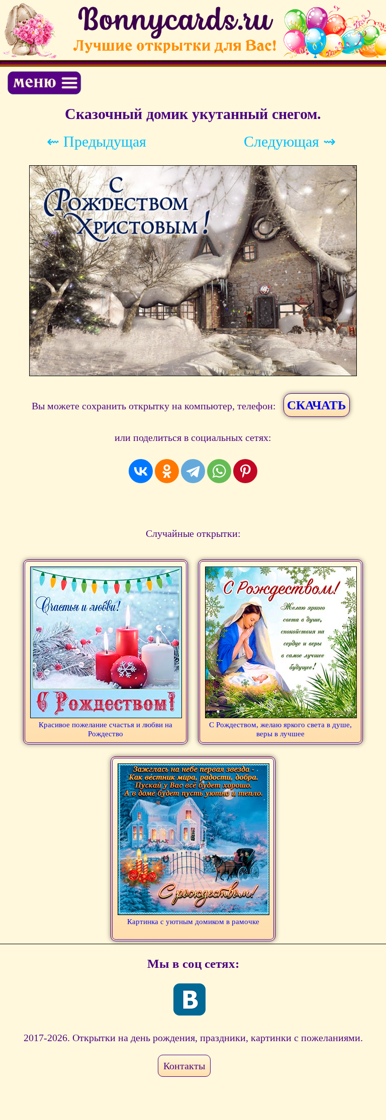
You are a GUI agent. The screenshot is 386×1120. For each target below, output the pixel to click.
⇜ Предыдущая (96, 141)
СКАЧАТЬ (316, 405)
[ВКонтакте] (141, 471)
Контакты (184, 1065)
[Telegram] (193, 471)
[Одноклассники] (167, 471)
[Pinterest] (245, 471)
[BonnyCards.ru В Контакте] (189, 999)
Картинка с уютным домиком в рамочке (193, 922)
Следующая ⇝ (290, 141)
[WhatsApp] (219, 471)
